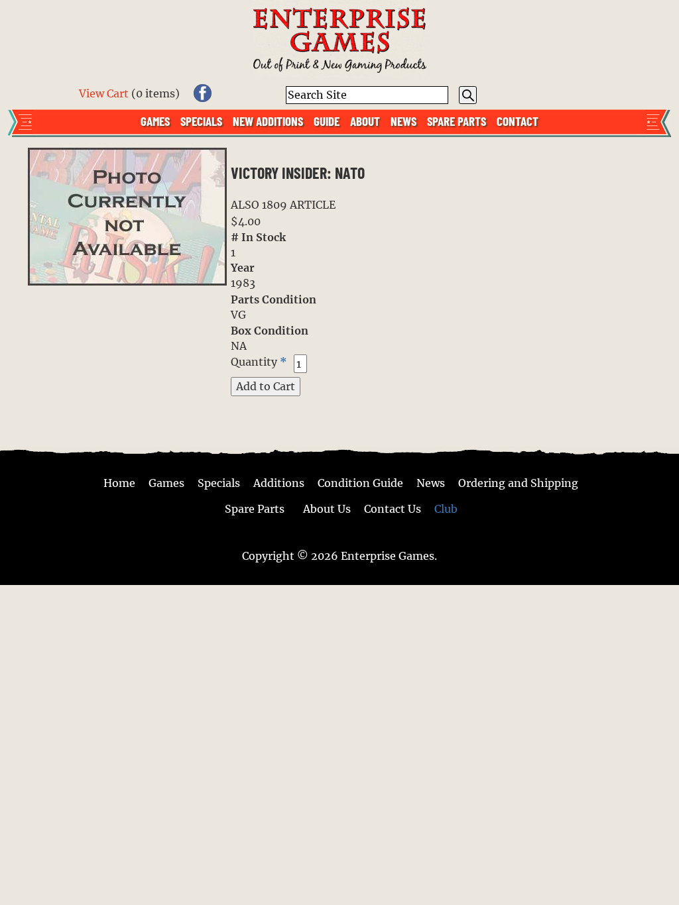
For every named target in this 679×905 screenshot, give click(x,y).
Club (446, 508)
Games (155, 120)
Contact (517, 120)
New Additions (268, 120)
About (365, 120)
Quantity (254, 361)
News (403, 120)
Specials (201, 120)
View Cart (104, 93)
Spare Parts (456, 120)
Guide (327, 120)
